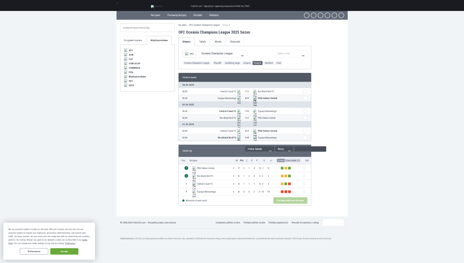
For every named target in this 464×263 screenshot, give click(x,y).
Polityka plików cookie (254, 222)
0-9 (247, 98)
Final (279, 63)
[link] (245, 91)
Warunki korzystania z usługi (305, 222)
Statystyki (235, 41)
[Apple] (327, 15)
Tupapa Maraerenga (227, 98)
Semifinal (269, 63)
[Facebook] (306, 15)
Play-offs (217, 63)
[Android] (334, 15)
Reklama (214, 15)
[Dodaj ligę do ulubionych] (253, 32)
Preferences (34, 251)
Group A (246, 63)
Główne (186, 41)
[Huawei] (341, 15)
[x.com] (313, 15)
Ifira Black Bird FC (266, 91)
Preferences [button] (70, 243)
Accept (64, 251)
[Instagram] (320, 15)
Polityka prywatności (278, 222)
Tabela (202, 41)
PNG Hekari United (267, 98)
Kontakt (198, 15)
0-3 (247, 130)
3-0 (247, 137)
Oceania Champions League (196, 63)
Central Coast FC (228, 91)
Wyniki (218, 41)
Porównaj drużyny (177, 15)
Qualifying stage (232, 63)
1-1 (247, 91)
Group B (257, 63)
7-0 (247, 111)
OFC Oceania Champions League (204, 25)
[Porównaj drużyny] (305, 91)
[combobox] (222, 53)
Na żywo (155, 15)
